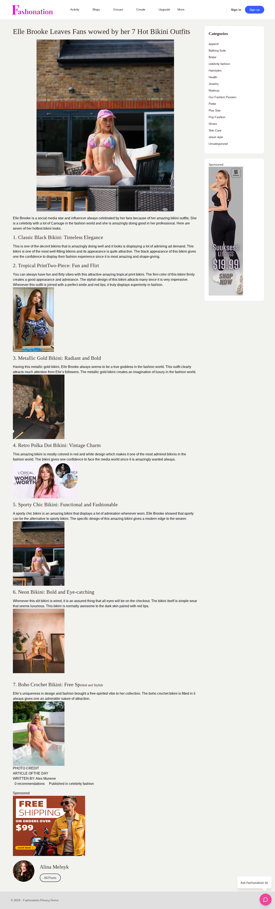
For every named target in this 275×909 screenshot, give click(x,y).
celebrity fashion (81, 783)
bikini (128, 518)
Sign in (236, 9)
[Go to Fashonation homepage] (32, 10)
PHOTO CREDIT (26, 768)
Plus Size (215, 110)
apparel (214, 44)
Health (213, 77)
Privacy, (45, 900)
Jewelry (214, 83)
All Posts (50, 878)
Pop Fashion (217, 117)
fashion (156, 285)
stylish (91, 279)
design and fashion (59, 693)
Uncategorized (218, 143)
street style (216, 137)
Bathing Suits (217, 50)
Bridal (212, 57)
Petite (212, 103)
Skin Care (215, 130)
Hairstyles (215, 70)
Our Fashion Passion (222, 97)
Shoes (213, 123)
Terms (54, 900)
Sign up (254, 9)
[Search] (220, 9)
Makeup (214, 90)
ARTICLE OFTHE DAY (30, 773)
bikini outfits (180, 218)
